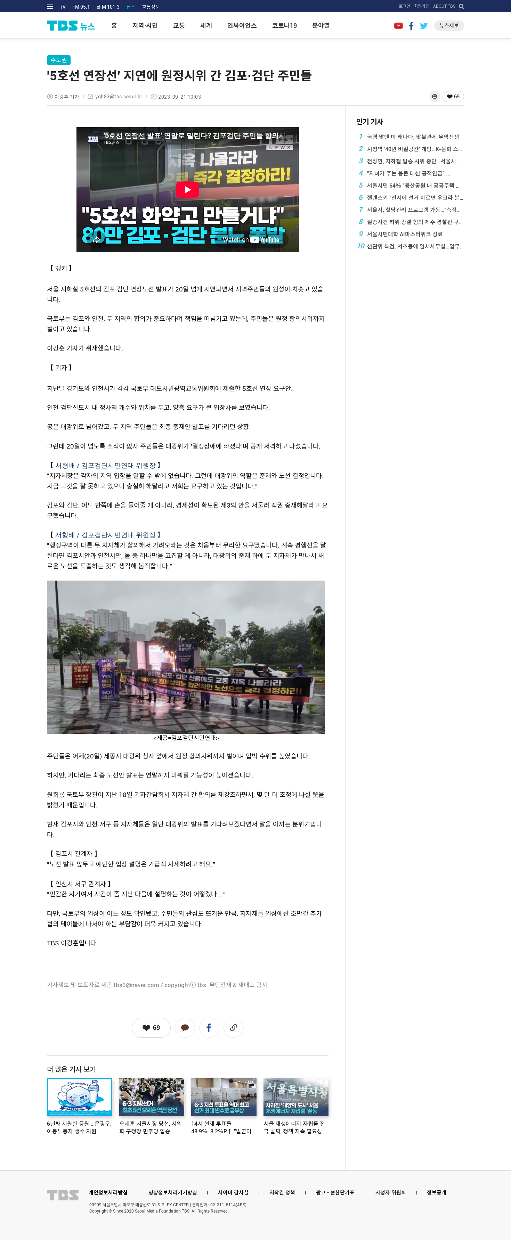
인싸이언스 (242, 25)
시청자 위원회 (390, 1193)
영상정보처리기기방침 (172, 1193)
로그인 (404, 6)
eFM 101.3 (108, 7)
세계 (206, 25)
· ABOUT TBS (443, 6)
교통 (179, 25)
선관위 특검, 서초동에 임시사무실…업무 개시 (410, 246)
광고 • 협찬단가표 (335, 1193)
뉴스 (130, 7)
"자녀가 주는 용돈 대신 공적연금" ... (404, 173)
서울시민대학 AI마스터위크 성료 (400, 233)
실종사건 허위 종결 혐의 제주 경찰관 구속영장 (411, 221)
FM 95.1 (81, 7)
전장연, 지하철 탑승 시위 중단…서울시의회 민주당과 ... (411, 160)
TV (63, 7)
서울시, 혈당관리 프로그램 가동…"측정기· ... (411, 209)
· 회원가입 (420, 6)
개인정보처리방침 (108, 1193)
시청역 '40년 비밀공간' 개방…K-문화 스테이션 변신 (411, 148)
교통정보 (151, 7)
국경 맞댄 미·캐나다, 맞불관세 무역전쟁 (409, 136)
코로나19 (284, 25)
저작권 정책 (282, 1193)
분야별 (321, 25)
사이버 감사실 (233, 1193)
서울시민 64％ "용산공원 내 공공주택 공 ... (411, 185)
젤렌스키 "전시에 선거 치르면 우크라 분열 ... (411, 197)
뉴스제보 (449, 26)
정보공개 (436, 1193)
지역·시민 (145, 25)
